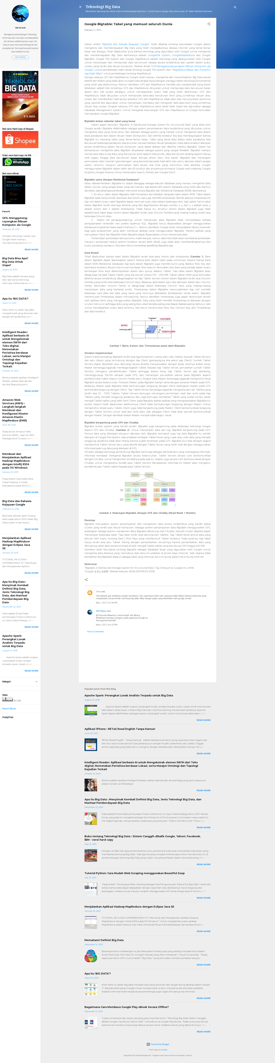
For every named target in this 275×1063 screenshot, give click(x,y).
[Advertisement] (228, 61)
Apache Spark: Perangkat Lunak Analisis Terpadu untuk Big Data (129, 695)
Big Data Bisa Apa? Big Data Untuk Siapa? (15, 262)
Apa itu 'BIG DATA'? (98, 973)
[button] (209, 24)
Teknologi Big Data (103, 7)
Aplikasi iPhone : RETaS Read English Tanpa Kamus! (120, 729)
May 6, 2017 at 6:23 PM (106, 624)
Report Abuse (9, 708)
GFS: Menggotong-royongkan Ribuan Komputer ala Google (16, 221)
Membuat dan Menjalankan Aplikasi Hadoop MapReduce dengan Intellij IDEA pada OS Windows (16, 460)
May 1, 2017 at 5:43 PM (106, 602)
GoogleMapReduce (183, 55)
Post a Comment (95, 631)
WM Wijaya (101, 611)
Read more (204, 720)
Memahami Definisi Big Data (104, 940)
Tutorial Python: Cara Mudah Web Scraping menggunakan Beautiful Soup (135, 873)
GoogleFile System (159, 55)
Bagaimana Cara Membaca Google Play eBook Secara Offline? (127, 1007)
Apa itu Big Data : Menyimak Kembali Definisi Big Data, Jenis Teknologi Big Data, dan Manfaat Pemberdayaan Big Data (15, 592)
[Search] (235, 7)
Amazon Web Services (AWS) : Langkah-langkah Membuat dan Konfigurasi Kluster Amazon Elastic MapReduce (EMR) (15, 410)
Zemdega (164, 1050)
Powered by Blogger (159, 1044)
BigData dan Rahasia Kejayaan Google (126, 44)
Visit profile (20, 57)
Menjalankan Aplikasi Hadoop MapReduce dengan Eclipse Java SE (129, 906)
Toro (98, 591)
